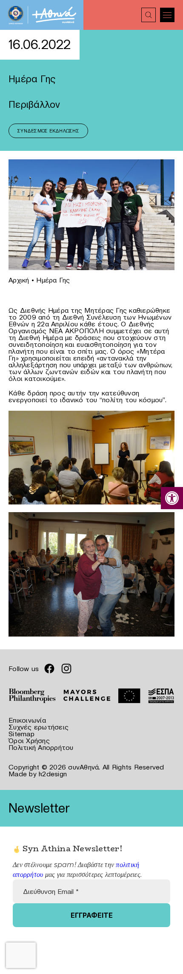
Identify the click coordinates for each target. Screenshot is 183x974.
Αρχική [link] (19, 280)
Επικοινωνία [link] (27, 720)
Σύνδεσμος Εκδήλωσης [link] (48, 131)
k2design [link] (53, 773)
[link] (172, 498)
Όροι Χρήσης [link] (29, 740)
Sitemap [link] (21, 733)
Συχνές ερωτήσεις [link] (39, 727)
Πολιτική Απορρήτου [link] (41, 747)
